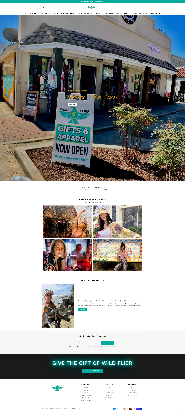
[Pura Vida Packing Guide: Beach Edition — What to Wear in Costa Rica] (58, 306)
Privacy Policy (109, 395)
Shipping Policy (109, 398)
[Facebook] (44, 7)
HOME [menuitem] (25, 13)
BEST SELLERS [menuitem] (34, 13)
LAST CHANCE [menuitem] (155, 13)
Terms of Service (109, 392)
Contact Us (133, 390)
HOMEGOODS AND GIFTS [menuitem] (139, 13)
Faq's (132, 387)
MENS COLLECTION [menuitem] (67, 13)
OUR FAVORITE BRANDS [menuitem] (84, 13)
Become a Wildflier (132, 395)
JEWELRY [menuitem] (99, 13)
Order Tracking (133, 392)
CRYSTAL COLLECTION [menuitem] (113, 13)
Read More (82, 309)
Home (86, 387)
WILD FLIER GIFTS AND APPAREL (61, 408)
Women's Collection (86, 395)
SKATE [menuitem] (125, 13)
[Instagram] (47, 7)
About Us (86, 390)
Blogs (109, 387)
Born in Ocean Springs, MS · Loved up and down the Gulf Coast (92, 189)
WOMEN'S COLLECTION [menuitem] (49, 13)
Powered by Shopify (77, 408)
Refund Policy (109, 390)
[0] (141, 7)
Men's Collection (86, 398)
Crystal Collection (86, 400)
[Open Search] (136, 7)
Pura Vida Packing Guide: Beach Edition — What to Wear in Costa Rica (102, 301)
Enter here (72, 104)
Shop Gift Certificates (92, 371)
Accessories (86, 392)
